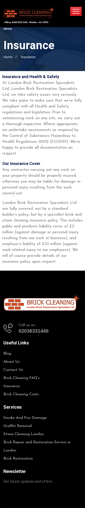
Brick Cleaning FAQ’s (21, 378)
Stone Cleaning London (23, 434)
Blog (7, 353)
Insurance (11, 386)
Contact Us (13, 370)
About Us (11, 362)
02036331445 (34, 331)
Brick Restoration (18, 458)
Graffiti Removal (17, 426)
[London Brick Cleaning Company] (29, 12)
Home (7, 57)
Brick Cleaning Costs (21, 394)
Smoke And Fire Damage (25, 418)
